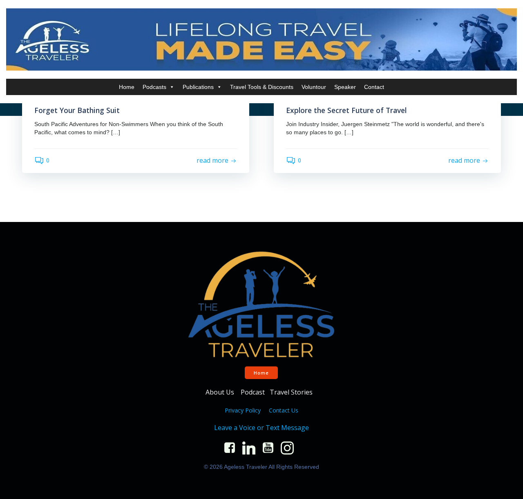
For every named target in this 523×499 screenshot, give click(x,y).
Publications (198, 87)
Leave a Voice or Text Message (261, 427)
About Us (221, 392)
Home (126, 87)
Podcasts (154, 87)
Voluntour (314, 87)
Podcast (253, 392)
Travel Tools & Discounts (261, 87)
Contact (374, 87)
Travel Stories (292, 392)
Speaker (345, 87)
